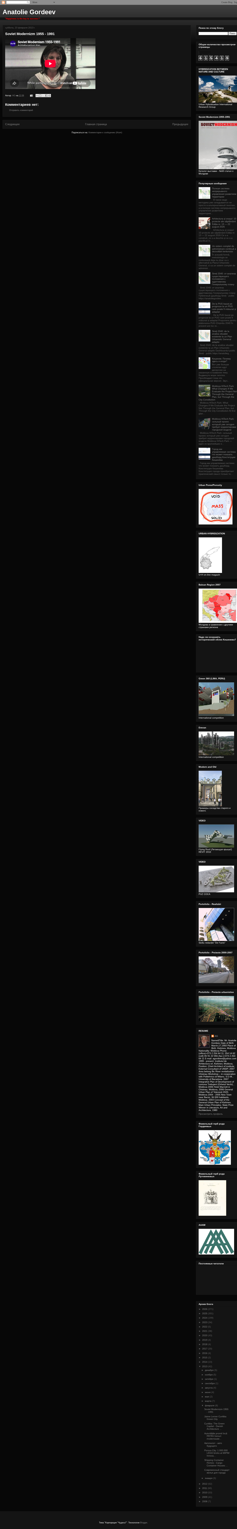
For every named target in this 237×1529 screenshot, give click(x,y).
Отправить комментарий (21, 110)
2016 (205, 1353)
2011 (205, 1488)
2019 (205, 1340)
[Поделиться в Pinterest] (49, 95)
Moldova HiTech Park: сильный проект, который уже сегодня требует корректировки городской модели (224, 424)
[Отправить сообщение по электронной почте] (31, 95)
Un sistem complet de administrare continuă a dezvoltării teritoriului (224, 249)
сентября (210, 1383)
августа (209, 1387)
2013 (205, 1366)
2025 (205, 1313)
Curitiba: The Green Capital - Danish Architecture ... (214, 1426)
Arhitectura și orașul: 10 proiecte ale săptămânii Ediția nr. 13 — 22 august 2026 (224, 222)
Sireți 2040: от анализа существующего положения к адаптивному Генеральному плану (224, 279)
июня (208, 1392)
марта (208, 1401)
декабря (209, 1370)
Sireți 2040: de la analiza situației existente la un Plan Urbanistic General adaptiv (222, 336)
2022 (205, 1326)
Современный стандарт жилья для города (216, 1471)
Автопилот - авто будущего (213, 1444)
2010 (205, 1492)
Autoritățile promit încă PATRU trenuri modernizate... (215, 1436)
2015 (205, 1357)
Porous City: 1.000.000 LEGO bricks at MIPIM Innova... (216, 1453)
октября (209, 1379)
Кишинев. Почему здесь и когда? (221, 360)
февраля (210, 1405)
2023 (205, 1322)
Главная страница (96, 124)
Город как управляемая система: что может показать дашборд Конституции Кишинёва (224, 454)
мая (207, 1396)
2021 (205, 1331)
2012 (205, 1483)
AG (216, 1036)
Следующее (12, 124)
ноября (209, 1374)
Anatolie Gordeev (29, 12)
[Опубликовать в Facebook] (46, 95)
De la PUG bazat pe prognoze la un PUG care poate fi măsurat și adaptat (224, 307)
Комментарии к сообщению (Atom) (105, 132)
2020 (205, 1335)
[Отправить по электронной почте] (37, 95)
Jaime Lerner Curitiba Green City (215, 1417)
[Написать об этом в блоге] (40, 95)
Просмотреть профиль (211, 1114)
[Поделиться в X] (43, 95)
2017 (205, 1348)
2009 (205, 1497)
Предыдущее (180, 124)
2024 (205, 1317)
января (209, 1478)
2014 (205, 1362)
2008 (205, 1501)
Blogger (143, 1522)
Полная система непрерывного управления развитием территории (224, 192)
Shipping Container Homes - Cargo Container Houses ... (216, 1463)
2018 (205, 1344)
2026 (205, 1309)
